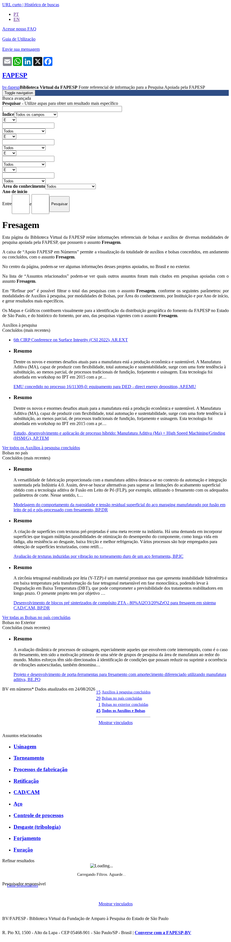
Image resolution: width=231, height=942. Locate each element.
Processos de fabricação (41, 769)
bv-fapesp (11, 87)
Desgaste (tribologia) (37, 827)
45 (98, 710)
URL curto (11, 4)
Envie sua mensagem (21, 49)
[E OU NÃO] (9, 119)
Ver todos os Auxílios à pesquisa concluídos (41, 447)
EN (17, 19)
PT (16, 14)
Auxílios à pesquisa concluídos (126, 692)
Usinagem (25, 746)
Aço (18, 804)
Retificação (26, 781)
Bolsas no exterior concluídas (125, 704)
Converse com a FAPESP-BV (163, 932)
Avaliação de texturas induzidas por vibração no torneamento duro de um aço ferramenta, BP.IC (98, 556)
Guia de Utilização (18, 39)
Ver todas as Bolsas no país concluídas (36, 617)
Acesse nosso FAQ (19, 28)
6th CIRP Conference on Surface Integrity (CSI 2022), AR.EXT (71, 339)
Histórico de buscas (42, 4)
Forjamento (27, 838)
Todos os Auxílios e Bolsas (123, 710)
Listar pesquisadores (22, 886)
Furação (23, 850)
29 (98, 698)
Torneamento (29, 758)
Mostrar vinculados (116, 722)
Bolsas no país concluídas (122, 698)
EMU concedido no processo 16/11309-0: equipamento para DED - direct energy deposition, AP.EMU (105, 386)
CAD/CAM (27, 792)
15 (98, 692)
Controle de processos (38, 815)
